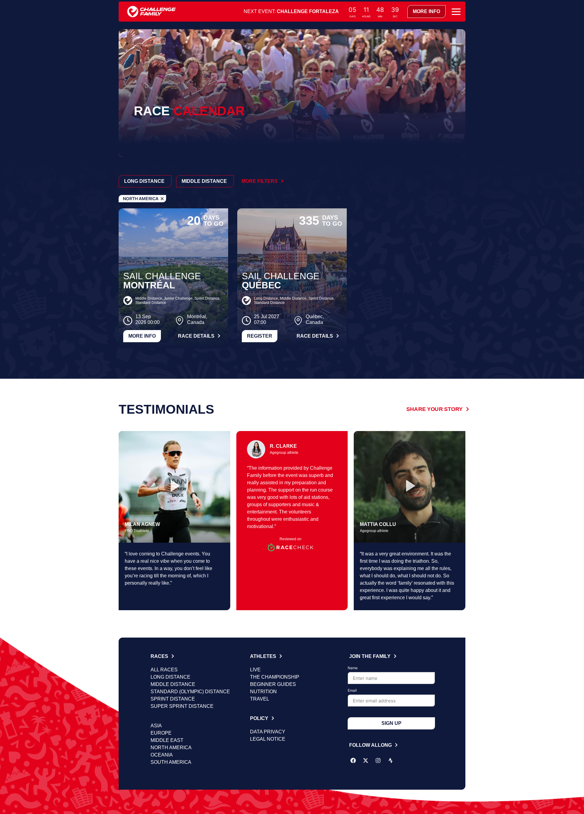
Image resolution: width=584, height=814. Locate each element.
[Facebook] (353, 760)
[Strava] (390, 760)
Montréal (149, 285)
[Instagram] (378, 760)
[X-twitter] (365, 760)
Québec (261, 285)
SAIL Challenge (162, 276)
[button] (174, 486)
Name (353, 668)
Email (352, 691)
